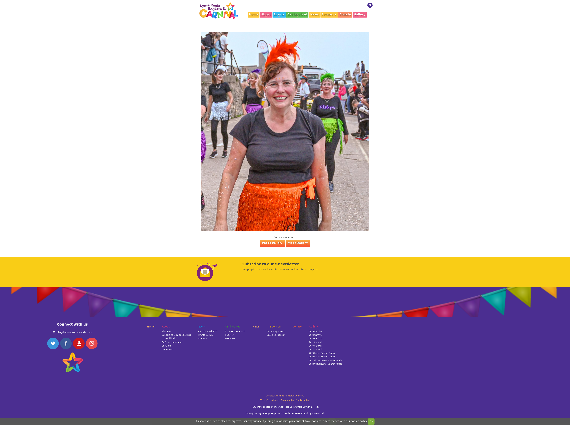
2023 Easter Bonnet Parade (322, 353)
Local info (166, 346)
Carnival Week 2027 (208, 331)
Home (253, 14)
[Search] (370, 5)
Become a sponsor (276, 335)
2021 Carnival (315, 342)
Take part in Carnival (235, 331)
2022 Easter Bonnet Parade (322, 357)
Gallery (359, 15)
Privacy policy (287, 400)
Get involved (297, 15)
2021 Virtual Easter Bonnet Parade (325, 360)
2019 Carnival (315, 346)
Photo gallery (272, 243)
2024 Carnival (315, 331)
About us (166, 331)
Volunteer (230, 339)
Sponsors (329, 15)
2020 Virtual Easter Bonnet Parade (325, 364)
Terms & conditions (269, 400)
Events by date (205, 335)
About (266, 15)
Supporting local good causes (176, 335)
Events (279, 15)
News (314, 14)
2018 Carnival (315, 350)
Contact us (167, 350)
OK (371, 421)
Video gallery (298, 243)
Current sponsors (276, 331)
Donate (345, 14)
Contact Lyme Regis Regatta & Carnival (285, 396)
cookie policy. (359, 421)
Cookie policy (302, 400)
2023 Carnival (315, 335)
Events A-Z (203, 339)
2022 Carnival (315, 339)
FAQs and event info (172, 342)
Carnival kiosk (168, 339)
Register (229, 335)
